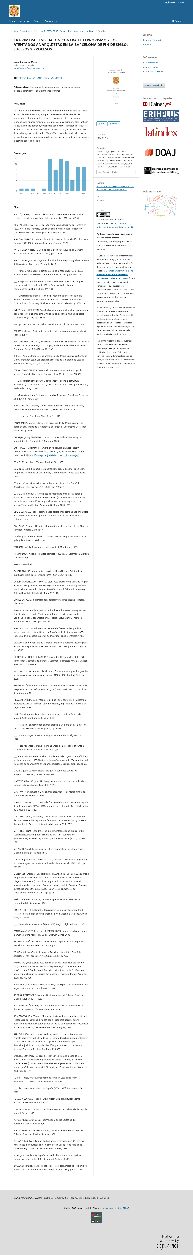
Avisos (37, 21)
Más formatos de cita (108, 172)
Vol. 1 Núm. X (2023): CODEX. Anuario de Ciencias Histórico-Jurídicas (64, 31)
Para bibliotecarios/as (153, 71)
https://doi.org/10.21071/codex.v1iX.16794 (40, 77)
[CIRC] (161, 173)
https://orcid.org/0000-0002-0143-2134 (29, 68)
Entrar (181, 2)
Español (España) (152, 40)
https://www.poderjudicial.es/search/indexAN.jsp (53, 455)
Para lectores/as (150, 62)
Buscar (178, 21)
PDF (103, 123)
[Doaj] (160, 162)
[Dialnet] (157, 105)
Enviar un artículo (154, 85)
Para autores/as (150, 67)
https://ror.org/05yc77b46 (116, 1208)
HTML (115, 123)
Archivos (24, 21)
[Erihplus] (161, 121)
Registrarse (170, 2)
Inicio (16, 31)
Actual (12, 21)
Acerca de (50, 21)
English (147, 44)
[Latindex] (161, 137)
